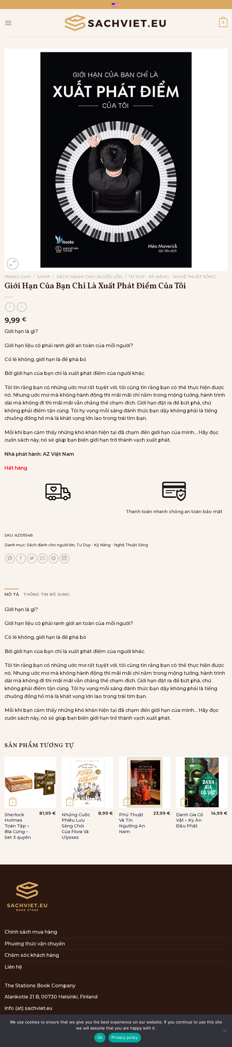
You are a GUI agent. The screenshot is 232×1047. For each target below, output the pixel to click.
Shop (43, 276)
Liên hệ (13, 967)
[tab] (12, 595)
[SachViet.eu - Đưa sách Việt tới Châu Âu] (116, 23)
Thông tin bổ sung (46, 594)
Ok (100, 1037)
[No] (224, 1032)
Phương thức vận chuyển (35, 944)
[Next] (227, 810)
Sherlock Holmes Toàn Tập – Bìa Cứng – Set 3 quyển (18, 826)
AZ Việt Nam (58, 454)
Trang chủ (18, 276)
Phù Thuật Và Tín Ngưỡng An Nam (132, 823)
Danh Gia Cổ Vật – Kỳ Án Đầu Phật (189, 820)
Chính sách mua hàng (31, 932)
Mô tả (12, 594)
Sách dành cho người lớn (89, 276)
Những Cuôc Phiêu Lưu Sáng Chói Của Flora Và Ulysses (76, 826)
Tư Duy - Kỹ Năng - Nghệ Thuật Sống (172, 276)
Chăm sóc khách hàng (32, 955)
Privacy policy (124, 1037)
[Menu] (8, 22)
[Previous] (4, 810)
